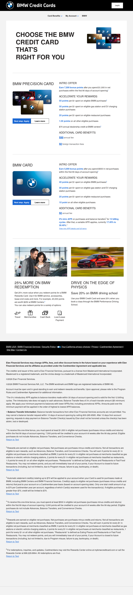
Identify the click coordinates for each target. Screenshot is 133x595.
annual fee (66, 137)
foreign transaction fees (71, 144)
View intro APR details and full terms (73, 228)
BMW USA (11, 346)
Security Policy (49, 346)
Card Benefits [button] (54, 15)
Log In (117, 5)
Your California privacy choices (75, 346)
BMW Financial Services (29, 346)
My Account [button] (71, 15)
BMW (84, 15)
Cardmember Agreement (111, 346)
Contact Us (21, 349)
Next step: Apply (21, 121)
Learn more (40, 121)
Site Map (11, 349)
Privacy (95, 346)
